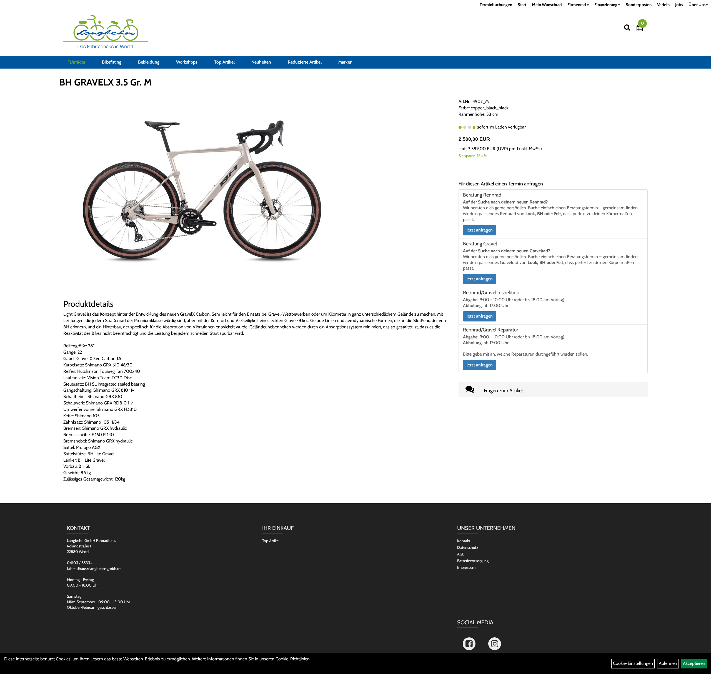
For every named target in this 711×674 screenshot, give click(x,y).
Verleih (663, 4)
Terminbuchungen (496, 4)
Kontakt (463, 540)
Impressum (466, 567)
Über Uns (697, 4)
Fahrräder (76, 62)
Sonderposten (639, 4)
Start (522, 4)
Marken (345, 62)
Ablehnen (668, 663)
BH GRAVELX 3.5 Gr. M (105, 82)
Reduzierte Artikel (305, 62)
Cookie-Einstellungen (633, 663)
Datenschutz (467, 547)
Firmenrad (576, 4)
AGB (460, 554)
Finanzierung (605, 4)
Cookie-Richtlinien (293, 659)
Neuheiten (261, 62)
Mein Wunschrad (547, 4)
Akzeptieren (694, 663)
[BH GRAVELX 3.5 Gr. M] (202, 195)
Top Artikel (224, 62)
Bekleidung (148, 62)
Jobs (679, 4)
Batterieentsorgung (473, 560)
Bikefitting (111, 62)
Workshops (186, 62)
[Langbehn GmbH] (105, 31)
